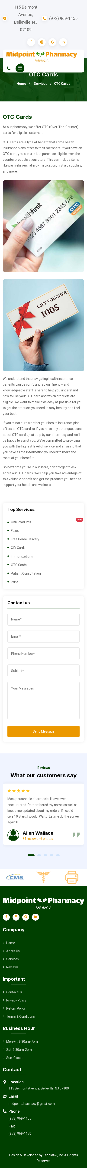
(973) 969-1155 (63, 18)
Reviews (12, 967)
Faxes (15, 530)
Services (40, 83)
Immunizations (22, 556)
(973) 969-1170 (20, 1133)
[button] (31, 855)
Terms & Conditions (20, 1016)
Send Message (44, 731)
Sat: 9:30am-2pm (19, 1050)
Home (21, 83)
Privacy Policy (16, 1000)
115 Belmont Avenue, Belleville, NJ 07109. (39, 1088)
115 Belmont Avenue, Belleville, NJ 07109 (25, 18)
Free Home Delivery (25, 539)
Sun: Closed (14, 1058)
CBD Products (45, 522)
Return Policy (16, 1008)
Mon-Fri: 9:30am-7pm (22, 1041)
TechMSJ (50, 1155)
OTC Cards (19, 565)
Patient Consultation (26, 573)
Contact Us (14, 992)
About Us (13, 951)
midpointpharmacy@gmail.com (32, 1103)
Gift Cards (18, 548)
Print (14, 582)
